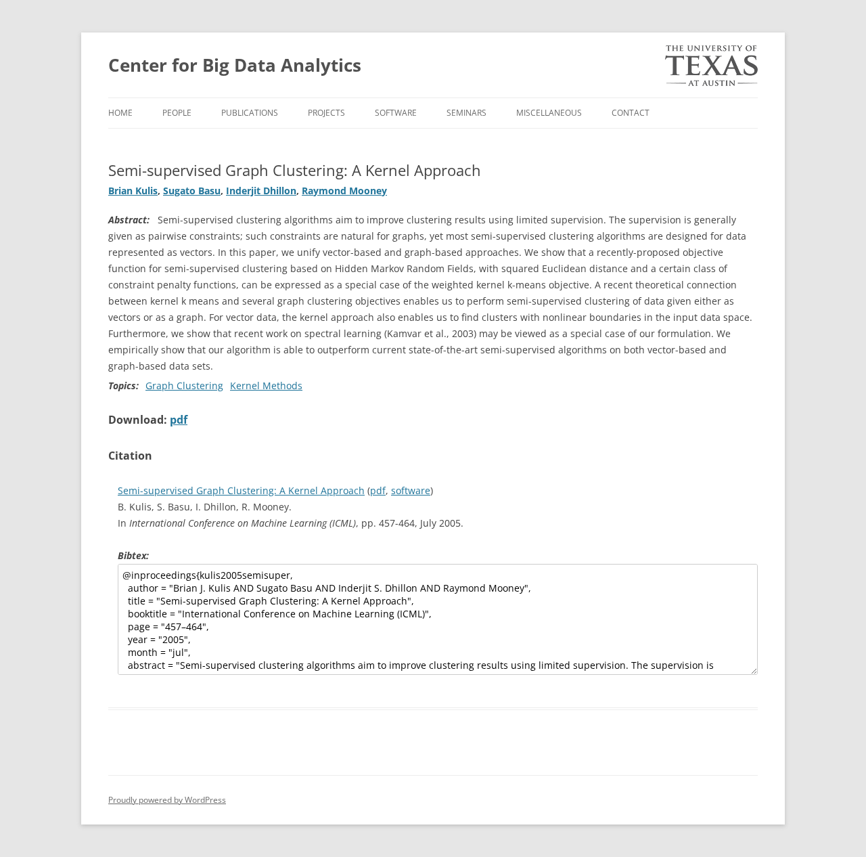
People (176, 112)
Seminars (466, 112)
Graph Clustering (184, 385)
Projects (326, 112)
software (410, 490)
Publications (249, 112)
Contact (631, 112)
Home (120, 112)
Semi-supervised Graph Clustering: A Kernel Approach (241, 490)
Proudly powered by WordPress (167, 800)
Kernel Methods (266, 385)
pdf (178, 419)
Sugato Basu (192, 190)
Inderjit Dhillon (261, 190)
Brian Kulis (133, 190)
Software (396, 112)
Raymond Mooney (344, 190)
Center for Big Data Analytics (234, 65)
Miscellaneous (549, 112)
